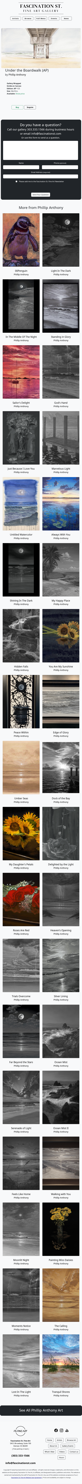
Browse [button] (28, 18)
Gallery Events (67, 1446)
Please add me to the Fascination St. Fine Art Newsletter (41, 181)
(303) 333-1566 (20, 1455)
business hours (64, 129)
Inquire (30, 107)
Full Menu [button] (41, 18)
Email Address (40, 172)
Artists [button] (15, 18)
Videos (62, 1452)
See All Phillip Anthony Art (41, 1410)
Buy (17, 107)
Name (21, 163)
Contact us (74, 1452)
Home (49, 1440)
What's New (49, 1452)
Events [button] (54, 18)
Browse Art (71, 1440)
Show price (20, 94)
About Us (53, 1446)
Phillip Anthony (17, 74)
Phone (60, 163)
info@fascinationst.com (46, 133)
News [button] (66, 18)
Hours (61, 1457)
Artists (59, 1440)
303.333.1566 (36, 129)
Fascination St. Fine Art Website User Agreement (26, 1478)
